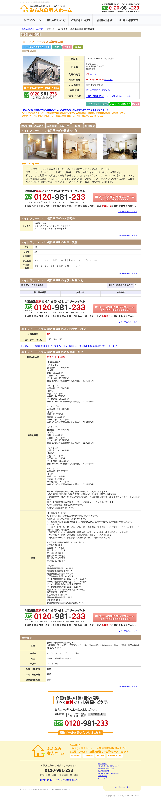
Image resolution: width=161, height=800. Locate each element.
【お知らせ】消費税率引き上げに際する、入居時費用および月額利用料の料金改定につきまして (65, 110)
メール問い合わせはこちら (119, 96)
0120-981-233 (95, 96)
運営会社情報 (102, 764)
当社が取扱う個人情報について (108, 766)
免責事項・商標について (106, 768)
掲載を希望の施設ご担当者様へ (108, 773)
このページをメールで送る (97, 104)
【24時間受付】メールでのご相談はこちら (58, 780)
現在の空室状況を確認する (98, 90)
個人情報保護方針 (104, 771)
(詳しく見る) (94, 74)
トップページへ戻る (122, 787)
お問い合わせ (102, 776)
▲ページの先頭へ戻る (127, 212)
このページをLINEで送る (120, 104)
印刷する (135, 104)
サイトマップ (102, 778)
